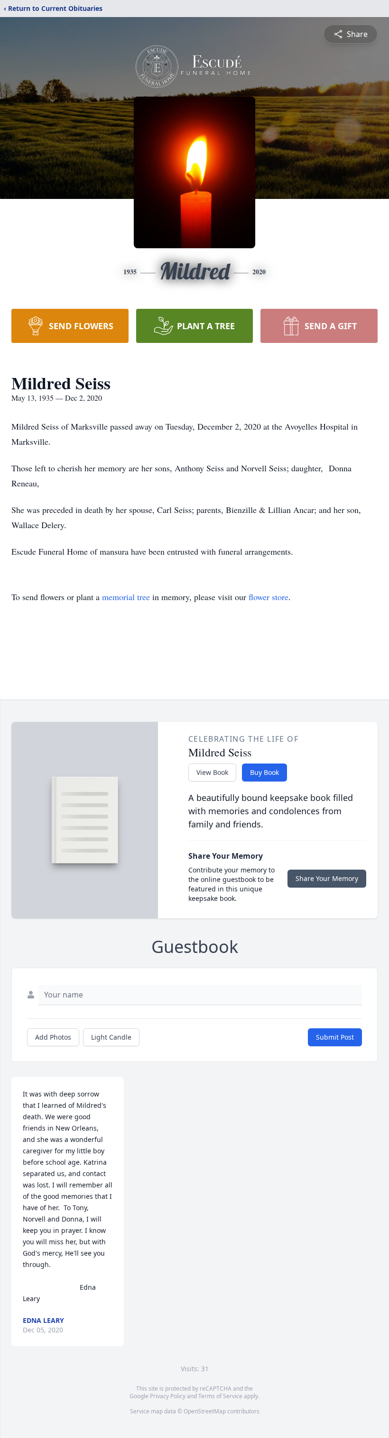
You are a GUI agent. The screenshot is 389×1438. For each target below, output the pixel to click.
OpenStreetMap (205, 1411)
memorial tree (126, 596)
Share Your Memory (327, 878)
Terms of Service (220, 1396)
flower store (268, 596)
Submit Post (335, 1037)
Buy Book (264, 772)
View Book (212, 772)
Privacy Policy (167, 1396)
